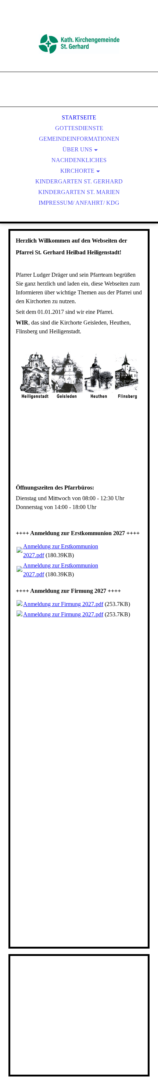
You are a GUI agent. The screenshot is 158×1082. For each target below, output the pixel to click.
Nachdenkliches (79, 160)
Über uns (77, 149)
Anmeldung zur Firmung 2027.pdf (63, 604)
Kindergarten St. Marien (79, 192)
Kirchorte (77, 171)
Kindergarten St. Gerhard (79, 181)
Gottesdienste (79, 128)
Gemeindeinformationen (79, 139)
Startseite (79, 117)
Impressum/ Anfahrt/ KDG (79, 203)
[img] (79, 44)
